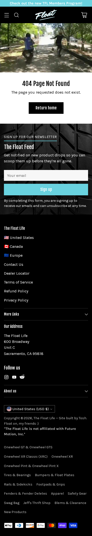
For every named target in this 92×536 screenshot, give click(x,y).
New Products (15, 512)
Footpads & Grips (50, 484)
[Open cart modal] (84, 15)
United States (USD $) (31, 409)
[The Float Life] (46, 15)
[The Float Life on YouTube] (14, 378)
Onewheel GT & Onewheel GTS (28, 447)
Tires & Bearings (17, 475)
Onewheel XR (62, 456)
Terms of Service (18, 282)
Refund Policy (16, 291)
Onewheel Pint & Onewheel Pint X (31, 466)
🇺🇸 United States (19, 237)
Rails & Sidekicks (18, 484)
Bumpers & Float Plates (54, 475)
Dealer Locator (16, 273)
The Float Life (44, 418)
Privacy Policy (16, 300)
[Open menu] (6, 15)
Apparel (57, 493)
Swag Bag (11, 503)
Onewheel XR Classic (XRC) (26, 456)
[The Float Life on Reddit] (22, 378)
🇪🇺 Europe (13, 255)
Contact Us (13, 264)
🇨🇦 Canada (13, 246)
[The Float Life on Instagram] (6, 378)
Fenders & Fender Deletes (25, 493)
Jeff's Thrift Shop (37, 503)
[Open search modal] (16, 15)
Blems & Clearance (70, 503)
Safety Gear (77, 493)
